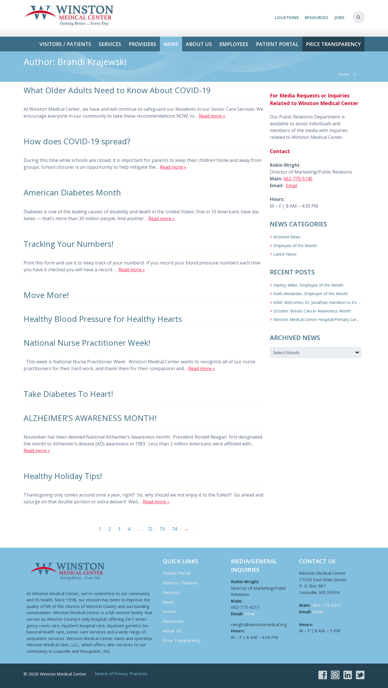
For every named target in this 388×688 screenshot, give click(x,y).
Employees (233, 44)
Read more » (212, 116)
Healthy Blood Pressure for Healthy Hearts (103, 318)
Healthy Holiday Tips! (63, 475)
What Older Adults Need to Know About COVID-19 (117, 90)
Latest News (285, 254)
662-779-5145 (297, 179)
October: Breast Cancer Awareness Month (312, 311)
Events (169, 611)
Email (291, 185)
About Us (199, 44)
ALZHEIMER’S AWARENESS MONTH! (90, 417)
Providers (142, 44)
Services (110, 44)
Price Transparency (333, 44)
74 (174, 529)
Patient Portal (277, 44)
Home (344, 74)
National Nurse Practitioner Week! (87, 342)
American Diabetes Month (72, 192)
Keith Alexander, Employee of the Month (310, 293)
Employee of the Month (295, 245)
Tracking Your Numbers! (68, 243)
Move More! (46, 294)
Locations (287, 17)
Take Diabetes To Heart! (68, 393)
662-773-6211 (327, 605)
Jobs (339, 17)
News (171, 44)
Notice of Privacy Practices (121, 674)
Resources (316, 17)
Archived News (287, 236)
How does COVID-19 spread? (77, 141)
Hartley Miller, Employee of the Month (308, 285)
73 (162, 529)
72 (150, 529)
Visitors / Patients (65, 44)
